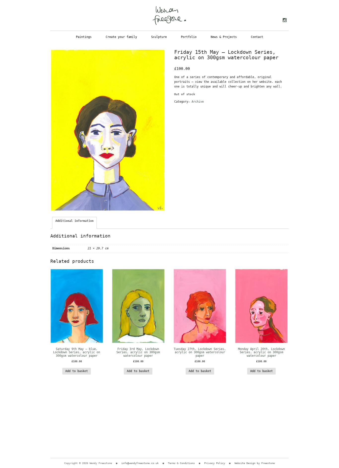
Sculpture (159, 37)
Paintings (84, 37)
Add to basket (200, 371)
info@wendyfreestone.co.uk (140, 463)
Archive (198, 101)
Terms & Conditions (181, 463)
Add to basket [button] (76, 371)
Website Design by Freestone (255, 463)
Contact (257, 37)
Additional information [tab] (74, 221)
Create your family (121, 37)
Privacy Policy (214, 463)
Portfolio (189, 37)
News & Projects (224, 37)
